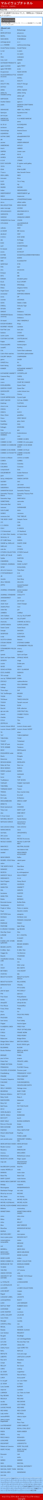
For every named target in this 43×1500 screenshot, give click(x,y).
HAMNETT (20, 887)
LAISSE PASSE (6, 1407)
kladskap (3, 403)
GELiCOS (20, 582)
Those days (4, 690)
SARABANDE (21, 507)
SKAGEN (20, 630)
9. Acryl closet (5, 816)
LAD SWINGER (22, 1303)
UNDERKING (5, 145)
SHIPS (19, 555)
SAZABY (3, 481)
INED (19, 175)
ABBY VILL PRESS (23, 109)
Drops (19, 804)
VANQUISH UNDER (23, 217)
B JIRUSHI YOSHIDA (8, 929)
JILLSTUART (21, 618)
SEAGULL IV (5, 537)
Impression (20, 196)
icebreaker (20, 57)
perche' (19, 1109)
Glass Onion (4, 415)
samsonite (20, 501)
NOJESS (3, 872)
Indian (2, 190)
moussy (3, 1153)
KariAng (19, 347)
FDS (2, 267)
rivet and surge (22, 1354)
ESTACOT (20, 252)
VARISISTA (4, 214)
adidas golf (20, 96)
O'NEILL (3, 306)
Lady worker (4, 1413)
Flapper (3, 1023)
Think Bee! (20, 570)
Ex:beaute (4, 249)
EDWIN (19, 258)
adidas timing (21, 93)
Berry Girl (4, 1103)
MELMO (19, 1246)
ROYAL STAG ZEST (23, 1428)
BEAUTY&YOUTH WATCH (23, 978)
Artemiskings (5, 130)
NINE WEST (21, 813)
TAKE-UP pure (5, 744)
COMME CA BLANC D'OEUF (23, 454)
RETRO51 (20, 1413)
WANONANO (21, 1472)
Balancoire (4, 1038)
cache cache (5, 335)
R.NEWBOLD (21, 39)
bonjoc (19, 1124)
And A (2, 148)
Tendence (20, 747)
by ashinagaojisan (23, 872)
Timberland (20, 741)
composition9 (5, 469)
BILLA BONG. (21, 982)
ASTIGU (3, 87)
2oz (2, 30)
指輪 (36, 1488)
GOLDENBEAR (5, 473)
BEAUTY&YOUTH (6, 977)
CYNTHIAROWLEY (7, 573)
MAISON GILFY (22, 1237)
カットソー (19, 1478)
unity (18, 1273)
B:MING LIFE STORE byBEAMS (8, 942)
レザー (10, 1484)
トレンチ (23, 1484)
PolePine (20, 1133)
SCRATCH (20, 633)
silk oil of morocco (6, 570)
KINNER (3, 368)
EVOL (19, 166)
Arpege (19, 139)
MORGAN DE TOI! (7, 1264)
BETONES (4, 971)
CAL (2, 350)
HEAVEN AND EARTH (24, 1085)
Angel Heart (21, 291)
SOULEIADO (21, 687)
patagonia (20, 914)
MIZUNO (20, 1193)
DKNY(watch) (21, 750)
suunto (3, 663)
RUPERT (20, 1386)
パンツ (14, 1482)
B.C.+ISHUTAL (22, 935)
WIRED (3, 1460)
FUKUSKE (4, 1082)
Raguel (3, 1294)
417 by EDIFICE (22, 1000)
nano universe (21, 827)
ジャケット (37, 1478)
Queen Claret (21, 385)
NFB (2, 261)
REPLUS (20, 1351)
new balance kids (22, 849)
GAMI (2, 379)
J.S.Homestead (5, 531)
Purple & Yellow (6, 908)
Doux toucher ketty (23, 792)
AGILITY (20, 81)
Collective (4, 464)
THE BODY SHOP (6, 519)
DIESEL (19, 753)
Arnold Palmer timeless (8, 48)
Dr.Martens (20, 798)
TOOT (3, 774)
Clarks (3, 394)
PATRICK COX (22, 917)
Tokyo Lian (4, 810)
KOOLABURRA (5, 385)
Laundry (19, 1321)
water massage (5, 208)
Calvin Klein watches (7, 353)
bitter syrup (20, 965)
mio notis (20, 1190)
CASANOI (20, 807)
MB (18, 276)
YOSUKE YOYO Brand (24, 1276)
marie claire (21, 1172)
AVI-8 (19, 154)
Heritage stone (21, 1088)
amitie (19, 115)
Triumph (19, 786)
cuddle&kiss (21, 341)
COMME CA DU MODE (8, 450)
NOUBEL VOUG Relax (8, 860)
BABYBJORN (5, 1100)
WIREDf (19, 1460)
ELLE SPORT (21, 282)
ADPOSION (4, 99)
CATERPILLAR (22, 373)
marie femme (21, 1178)
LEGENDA (4, 1404)
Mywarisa (4, 1150)
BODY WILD (5, 1121)
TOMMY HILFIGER (23, 783)
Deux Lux (20, 765)
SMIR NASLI (21, 498)
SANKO (3, 513)
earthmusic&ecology (23, 45)
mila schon (20, 1216)
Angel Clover (5, 291)
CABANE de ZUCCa (23, 622)
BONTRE (20, 1127)
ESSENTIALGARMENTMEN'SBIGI (25, 255)
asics (2, 81)
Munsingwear (5, 1187)
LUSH (2, 1303)
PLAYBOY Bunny (22, 1067)
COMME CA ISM (6, 442)
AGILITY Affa (5, 84)
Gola (18, 469)
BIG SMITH (21, 968)
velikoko (3, 228)
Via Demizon (21, 953)
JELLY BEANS (5, 582)
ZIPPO (3, 585)
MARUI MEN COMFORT (8, 1181)
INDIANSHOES (22, 190)
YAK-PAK (4, 1270)
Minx (2, 1225)
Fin (18, 1011)
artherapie (20, 127)
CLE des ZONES (22, 400)
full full (3, 1029)
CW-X (2, 528)
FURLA (3, 1032)
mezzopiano (21, 1234)
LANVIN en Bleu (6, 1324)
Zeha (18, 723)
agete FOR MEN (6, 69)
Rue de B (4, 1360)
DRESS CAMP (22, 801)
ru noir (3, 51)
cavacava (20, 513)
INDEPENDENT (6, 193)
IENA (2, 169)
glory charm (21, 421)
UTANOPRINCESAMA (24, 199)
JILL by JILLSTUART (24, 616)
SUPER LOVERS (22, 625)
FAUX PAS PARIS (23, 1014)
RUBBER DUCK (22, 1306)
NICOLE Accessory (23, 839)
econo (2, 252)
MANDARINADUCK (23, 1187)
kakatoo (3, 333)
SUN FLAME (5, 510)
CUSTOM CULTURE (7, 338)
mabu (19, 1169)
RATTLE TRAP (5, 1306)
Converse (20, 467)
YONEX (19, 1279)
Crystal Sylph (21, 397)
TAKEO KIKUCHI (22, 699)
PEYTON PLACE (22, 1106)
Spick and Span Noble (8, 657)
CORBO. (20, 460)
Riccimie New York (23, 1342)
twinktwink (20, 774)
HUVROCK (20, 884)
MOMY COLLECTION (24, 1261)
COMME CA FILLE (23, 450)
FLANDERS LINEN (7, 1026)
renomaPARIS (5, 1416)
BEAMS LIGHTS (6, 947)
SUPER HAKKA (6, 625)
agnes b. (20, 102)
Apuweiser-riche (22, 112)
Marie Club (20, 1175)
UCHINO (20, 208)
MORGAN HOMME (23, 1264)
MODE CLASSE (22, 1255)
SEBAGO (20, 672)
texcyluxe (20, 744)
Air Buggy (20, 240)
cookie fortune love (23, 391)
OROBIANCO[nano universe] (7, 315)
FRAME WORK (22, 1032)
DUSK (19, 705)
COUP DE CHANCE (23, 382)
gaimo (2, 359)
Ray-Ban (20, 1395)
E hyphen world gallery (24, 163)
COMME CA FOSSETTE (9, 453)
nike (2, 813)
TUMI (19, 777)
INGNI (3, 184)
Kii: (18, 362)
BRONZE (4, 1055)
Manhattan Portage (7, 1190)
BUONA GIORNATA (23, 1121)
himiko (3, 1000)
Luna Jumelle (5, 1386)
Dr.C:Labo (4, 798)
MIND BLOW (21, 1150)
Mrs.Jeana (4, 1196)
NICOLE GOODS (6, 842)
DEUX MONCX (5, 768)
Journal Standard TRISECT (22, 586)
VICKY (3, 968)
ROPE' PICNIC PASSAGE (22, 1450)
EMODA (3, 279)
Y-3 (2, 1457)
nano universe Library (7, 827)
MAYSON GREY (6, 1234)
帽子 (13, 1478)
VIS (2, 965)
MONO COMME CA (7, 1261)
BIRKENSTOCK (6, 985)
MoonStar (4, 1228)
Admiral (19, 99)
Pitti (2, 993)
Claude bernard (22, 406)
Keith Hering (4, 365)
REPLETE (4, 1354)
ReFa (2, 1351)
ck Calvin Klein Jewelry (8, 534)
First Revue (4, 1006)
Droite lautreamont (6, 807)
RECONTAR (21, 1401)
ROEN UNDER (22, 1431)
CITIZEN (20, 549)
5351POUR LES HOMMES (6, 434)
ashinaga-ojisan (5, 42)
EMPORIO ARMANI (23, 294)
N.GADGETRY (22, 261)
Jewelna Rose (5, 607)
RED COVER (21, 1410)
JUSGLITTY (21, 595)
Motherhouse (5, 1156)
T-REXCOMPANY (23, 735)
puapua (19, 1058)
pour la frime (4, 1058)
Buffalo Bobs (21, 902)
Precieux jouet (21, 1070)
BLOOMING (4, 1047)
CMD (18, 525)
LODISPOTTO (21, 1443)
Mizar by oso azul (6, 1193)
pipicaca (19, 993)
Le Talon (20, 1383)
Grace (2, 418)
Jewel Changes (22, 604)
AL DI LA (3, 124)
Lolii (18, 1454)
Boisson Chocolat (6, 1124)
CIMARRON (4, 561)
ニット (33, 1482)
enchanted (4, 294)
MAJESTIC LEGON (7, 1159)
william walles (21, 202)
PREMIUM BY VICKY (24, 1073)
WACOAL (20, 1463)
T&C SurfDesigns (6, 693)
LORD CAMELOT (22, 1425)
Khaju (19, 324)
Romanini (4, 1454)
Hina (18, 932)
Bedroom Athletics (6, 1094)
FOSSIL (19, 1017)
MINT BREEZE (22, 1225)
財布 (25, 1486)
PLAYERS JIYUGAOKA (8, 1070)
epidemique (4, 264)
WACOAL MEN (5, 1472)
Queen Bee (20, 388)
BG (2, 938)
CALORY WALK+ (6, 356)
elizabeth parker (22, 279)
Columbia (20, 464)
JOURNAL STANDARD (8, 590)
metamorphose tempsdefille (5, 1241)
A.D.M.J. (3, 237)
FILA (2, 1011)
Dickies (19, 759)
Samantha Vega (6, 498)
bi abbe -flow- (21, 950)
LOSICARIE (4, 1440)
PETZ (2, 1109)
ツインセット (28, 1478)
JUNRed (19, 613)
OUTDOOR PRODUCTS (8, 63)
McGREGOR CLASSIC (8, 1166)
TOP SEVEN (21, 780)
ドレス (9, 1486)
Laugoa (19, 1291)
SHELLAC (4, 546)
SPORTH (4, 660)
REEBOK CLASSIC (23, 1330)
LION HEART (5, 1291)
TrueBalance (5, 780)
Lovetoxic (20, 1312)
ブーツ (5, 1484)
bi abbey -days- (5, 950)
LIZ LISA (3, 1342)
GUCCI (19, 412)
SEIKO (19, 666)
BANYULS (20, 905)
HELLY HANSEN (6, 1088)
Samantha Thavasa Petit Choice (25, 494)
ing (18, 184)
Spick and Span (22, 654)
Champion (20, 717)
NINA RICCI (4, 846)
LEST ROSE (21, 1404)
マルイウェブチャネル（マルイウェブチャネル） (21, 1497)
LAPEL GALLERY (6, 1315)
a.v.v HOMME (5, 45)
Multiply (3, 1184)
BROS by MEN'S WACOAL (22, 1051)
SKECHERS (4, 39)
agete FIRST (21, 66)
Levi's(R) (20, 1327)
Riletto (19, 1363)
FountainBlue (21, 1006)
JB (1, 576)
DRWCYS (4, 804)
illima (19, 178)
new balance (4, 849)
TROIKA (3, 792)
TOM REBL (4, 786)
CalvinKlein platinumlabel (25, 353)
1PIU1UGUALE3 (6, 211)
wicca (2, 202)
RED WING (4, 1410)
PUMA (19, 1055)
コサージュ (17, 1490)
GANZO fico (4, 362)
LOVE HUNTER (6, 1312)
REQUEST (20, 1333)
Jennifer (3, 579)
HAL (2, 890)
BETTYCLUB (21, 1094)
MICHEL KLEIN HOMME (9, 1205)
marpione (20, 1184)
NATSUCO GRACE (7, 822)
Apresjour (4, 112)
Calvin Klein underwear (24, 350)
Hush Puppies (5, 881)
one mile (3, 1475)
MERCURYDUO (6, 33)
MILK (19, 1219)
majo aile (3, 1162)
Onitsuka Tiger (22, 306)
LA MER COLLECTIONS (25, 1288)
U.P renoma (21, 1270)
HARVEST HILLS (6, 875)
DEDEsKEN (21, 762)
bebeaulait (20, 1100)
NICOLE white (5, 839)
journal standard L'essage (22, 591)
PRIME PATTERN (6, 1064)
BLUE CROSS (5, 1044)
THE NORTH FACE (7, 866)
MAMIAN (3, 1172)
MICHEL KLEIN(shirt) (7, 1202)
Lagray (19, 1294)
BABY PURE (21, 1091)
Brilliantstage (21, 30)
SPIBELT (20, 651)
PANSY (19, 923)
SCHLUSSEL (21, 567)
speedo (3, 654)
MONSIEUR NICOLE (24, 1228)
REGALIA (4, 1398)
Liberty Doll (20, 1345)
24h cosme (4, 836)
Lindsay (19, 1369)
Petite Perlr (4, 1061)
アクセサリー (38, 1486)
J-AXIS (19, 576)
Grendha (3, 421)
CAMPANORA (21, 356)
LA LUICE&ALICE (6, 1285)
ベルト (32, 1488)
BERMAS (20, 899)
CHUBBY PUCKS (23, 714)
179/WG (19, 160)
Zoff (18, 690)
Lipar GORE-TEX (22, 1348)
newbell (3, 852)
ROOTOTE (4, 1375)
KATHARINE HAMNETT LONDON (25, 369)
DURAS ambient (6, 771)
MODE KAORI (5, 1258)
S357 (19, 234)
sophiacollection (22, 681)
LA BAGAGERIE (22, 1282)
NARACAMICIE (6, 830)
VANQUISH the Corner (8, 220)
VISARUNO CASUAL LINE (7, 960)
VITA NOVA (4, 223)
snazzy (19, 648)
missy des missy (6, 1199)
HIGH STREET (22, 875)
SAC (18, 481)
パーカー (15, 1480)
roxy (18, 1434)
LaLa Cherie (4, 1318)
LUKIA (3, 1377)
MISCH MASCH (22, 1205)
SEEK (19, 537)
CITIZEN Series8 (22, 552)
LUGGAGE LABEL (7, 1297)
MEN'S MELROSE (23, 1252)
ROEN (3, 1431)
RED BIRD (20, 1407)
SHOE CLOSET (22, 564)
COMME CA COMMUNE (8, 445)
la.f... (19, 1285)
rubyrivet (3, 1390)
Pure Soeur (4, 997)
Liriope (3, 1363)
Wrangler (3, 1321)
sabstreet (4, 484)
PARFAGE (4, 923)
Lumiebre (20, 1390)
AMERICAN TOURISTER (5, 119)
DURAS (19, 768)
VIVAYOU (4, 974)
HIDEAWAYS (5, 878)
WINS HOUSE (21, 205)
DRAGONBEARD (6, 801)
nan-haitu (3, 833)
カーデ (32, 1480)
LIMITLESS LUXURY (24, 1357)
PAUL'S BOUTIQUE (7, 1133)
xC (18, 409)
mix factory (20, 1196)
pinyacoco (20, 33)
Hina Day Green (6, 932)
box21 (19, 1118)
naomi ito (20, 816)
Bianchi (3, 956)
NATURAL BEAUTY (7, 819)
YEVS (3, 166)
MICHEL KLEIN (22, 1199)
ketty (18, 424)
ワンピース (21, 1482)
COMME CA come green (25, 442)
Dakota (3, 705)
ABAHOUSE (5, 109)
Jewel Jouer (4, 604)
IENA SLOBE (21, 169)
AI (1, 54)
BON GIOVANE (6, 1127)
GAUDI (19, 359)
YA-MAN (3, 1267)
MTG (2, 276)
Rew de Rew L (21, 1375)
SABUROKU (5, 487)
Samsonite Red (5, 504)
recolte (3, 1401)
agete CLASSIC (6, 66)
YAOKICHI (20, 1267)
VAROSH (4, 217)
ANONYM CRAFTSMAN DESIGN (25, 105)
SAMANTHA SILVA (7, 490)
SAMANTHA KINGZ (23, 487)
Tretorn (19, 789)
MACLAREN (21, 1153)
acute (19, 69)
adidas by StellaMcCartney (6, 93)
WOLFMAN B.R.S (23, 211)
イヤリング (25, 1488)
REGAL (3, 1327)
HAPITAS (4, 884)
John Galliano (5, 616)
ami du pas (4, 115)
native (2, 863)
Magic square (21, 1159)
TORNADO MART (6, 789)
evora (2, 297)
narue (19, 830)
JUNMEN (4, 613)
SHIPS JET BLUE (6, 555)
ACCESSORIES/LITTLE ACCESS (8, 76)
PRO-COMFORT (22, 1076)
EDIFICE (3, 258)
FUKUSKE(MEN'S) (23, 1082)
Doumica (3, 795)
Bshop (19, 959)
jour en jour (20, 601)
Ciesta (19, 546)
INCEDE (20, 187)
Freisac (3, 1035)
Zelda (19, 675)
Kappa (3, 341)
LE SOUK (4, 1383)
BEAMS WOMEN (22, 944)
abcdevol (3, 234)
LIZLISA (3, 1339)
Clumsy (19, 394)
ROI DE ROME (5, 1428)
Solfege (3, 687)
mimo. (3, 1216)
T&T (2, 735)
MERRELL (4, 1249)
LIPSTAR (4, 1345)
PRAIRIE (3, 1076)
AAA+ (19, 510)
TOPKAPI (4, 783)
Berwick (19, 896)
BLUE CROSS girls (23, 1044)
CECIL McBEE (5, 672)
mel (2, 1246)
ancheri (3, 142)
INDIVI (3, 196)
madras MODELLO (7, 1169)
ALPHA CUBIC (5, 136)
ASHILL (19, 78)
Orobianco (20, 311)
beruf (18, 1103)
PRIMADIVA (4, 1067)
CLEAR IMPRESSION (8, 397)
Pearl (2, 911)
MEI (18, 1231)
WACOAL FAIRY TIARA (8, 1469)
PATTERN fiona (6, 914)
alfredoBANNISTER (23, 136)
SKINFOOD (4, 633)
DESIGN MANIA (6, 762)
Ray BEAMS (5, 1395)
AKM (18, 228)
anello (2, 105)
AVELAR (20, 157)
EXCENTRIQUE (22, 246)
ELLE (2, 282)
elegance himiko (22, 288)
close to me (4, 406)
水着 (35, 1490)
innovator (3, 178)
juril (18, 610)
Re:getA (3, 1336)
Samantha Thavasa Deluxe (7, 494)
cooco (2, 382)
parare (3, 920)
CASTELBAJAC (22, 338)
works (19, 1457)
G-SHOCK (20, 528)
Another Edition (5, 102)
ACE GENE (21, 237)
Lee (18, 1324)
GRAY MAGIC (21, 418)
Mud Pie (19, 1166)
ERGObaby (20, 285)
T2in (18, 720)
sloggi (19, 660)
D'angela (20, 756)
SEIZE (3, 666)
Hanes (3, 1085)
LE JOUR (4, 1372)
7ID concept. (5, 675)
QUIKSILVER (5, 391)
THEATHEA (4, 738)
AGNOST (20, 75)
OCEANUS (20, 300)
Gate (2, 430)
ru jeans (19, 51)
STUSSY (3, 645)
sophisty (3, 684)
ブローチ (9, 1490)
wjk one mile (4, 711)
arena (19, 121)
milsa (2, 1222)
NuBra (19, 857)
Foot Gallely (21, 1020)
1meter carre (21, 151)
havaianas (4, 893)
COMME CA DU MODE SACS (24, 446)
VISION (19, 220)
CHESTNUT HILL (22, 711)
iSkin (2, 57)
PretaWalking (5, 1073)
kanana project (22, 344)
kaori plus (20, 329)
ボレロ (37, 1484)
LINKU (3, 1369)
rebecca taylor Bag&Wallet (5, 1420)
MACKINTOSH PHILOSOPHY (22, 1163)
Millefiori (3, 1208)
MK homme (21, 231)
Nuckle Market (21, 819)
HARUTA (20, 890)
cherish (3, 714)
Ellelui (2, 288)
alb (1, 139)
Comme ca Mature (6, 458)
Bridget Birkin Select (7, 1041)
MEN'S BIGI (21, 1249)
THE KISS (20, 379)
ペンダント (11, 1488)
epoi (18, 267)
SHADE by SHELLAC (7, 543)
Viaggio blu (4, 953)
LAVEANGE (4, 1309)
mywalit (19, 1147)
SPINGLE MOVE (22, 657)
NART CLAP (21, 810)
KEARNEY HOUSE (7, 326)
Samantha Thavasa (23, 490)
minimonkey (21, 1208)
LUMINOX (4, 1392)
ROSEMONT (21, 1440)
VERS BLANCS (6, 1112)
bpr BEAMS (21, 929)
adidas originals (22, 90)
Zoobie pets (21, 663)
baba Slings (21, 926)
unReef (3, 154)
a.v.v (18, 42)
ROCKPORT (5, 1443)
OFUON (3, 309)
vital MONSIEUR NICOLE (22, 224)
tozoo (2, 777)
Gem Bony (20, 579)
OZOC (3, 303)
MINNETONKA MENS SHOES (24, 1212)
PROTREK (20, 1079)
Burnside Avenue (6, 902)
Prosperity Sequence (7, 1079)
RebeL (19, 1419)
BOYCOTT (4, 1118)
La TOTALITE (5, 1282)
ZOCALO (3, 681)
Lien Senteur (5, 1333)
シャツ (38, 1480)
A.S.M (3, 160)
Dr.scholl (20, 795)
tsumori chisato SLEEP (24, 729)
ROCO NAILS (5, 1437)
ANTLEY (20, 145)
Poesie (3, 1136)
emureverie (20, 270)
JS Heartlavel (21, 531)
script (2, 636)
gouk (2, 475)
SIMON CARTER (22, 478)
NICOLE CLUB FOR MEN (23, 842)
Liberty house (5, 1348)
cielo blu (3, 549)
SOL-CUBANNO (22, 684)
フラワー (16, 1484)
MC (18, 273)
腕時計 (30, 1486)
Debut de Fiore (5, 765)
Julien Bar (4, 610)
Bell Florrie (4, 1106)
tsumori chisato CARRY (8, 729)
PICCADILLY (21, 991)
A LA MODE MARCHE (24, 118)
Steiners (19, 639)
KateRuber (4, 424)
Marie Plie (4, 1175)
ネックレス (4, 1488)
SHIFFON (20, 558)
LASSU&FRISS (6, 1300)
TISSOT (3, 741)
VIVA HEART (21, 971)
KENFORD (20, 427)
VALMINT (20, 214)
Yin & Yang (20, 181)
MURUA (3, 1231)
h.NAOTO (20, 243)
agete (19, 63)
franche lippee (21, 1023)
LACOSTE (20, 1297)
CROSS (3, 409)
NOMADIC (4, 869)
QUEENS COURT (6, 388)
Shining (19, 561)
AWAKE (19, 60)
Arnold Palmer (21, 48)
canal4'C (3, 347)
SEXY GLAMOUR (23, 669)
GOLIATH (20, 475)
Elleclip (3, 285)
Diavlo (3, 756)
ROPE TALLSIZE (22, 1446)
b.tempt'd (20, 938)
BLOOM (19, 1047)
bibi (18, 974)
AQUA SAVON (22, 72)
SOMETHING (5, 501)
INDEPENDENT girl (23, 193)
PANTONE (4, 926)
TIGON (3, 696)
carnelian (20, 326)
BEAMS (19, 941)
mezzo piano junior (7, 1237)
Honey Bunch (21, 881)
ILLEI (2, 181)
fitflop (19, 1008)
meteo (19, 1240)
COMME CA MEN (23, 439)
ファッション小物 (27, 1490)
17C (2, 522)
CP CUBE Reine (6, 540)
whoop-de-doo (21, 1002)
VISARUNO (21, 956)
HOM (19, 309)
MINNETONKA (5, 1211)
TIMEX (19, 696)
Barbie (3, 899)
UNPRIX (3, 151)
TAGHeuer (4, 699)
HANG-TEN (4, 896)
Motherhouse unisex (23, 1156)
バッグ (21, 1486)
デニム (28, 1482)
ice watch (20, 54)
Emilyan (3, 273)
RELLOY (3, 1366)
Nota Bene (20, 866)
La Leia (19, 1318)
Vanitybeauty (5, 905)
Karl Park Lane (5, 329)
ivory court (4, 60)
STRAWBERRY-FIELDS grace (8, 649)
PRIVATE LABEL (22, 1061)
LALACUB (20, 1315)
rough (19, 1309)
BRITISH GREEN (22, 1041)
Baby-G (19, 1097)
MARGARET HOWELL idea (24, 1140)
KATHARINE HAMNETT (8, 373)
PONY (19, 1112)
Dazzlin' (3, 708)
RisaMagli (20, 1336)
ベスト (21, 1480)
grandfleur (20, 415)
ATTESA (20, 87)
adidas (3, 90)
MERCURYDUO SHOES (8, 1144)
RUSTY (19, 1300)
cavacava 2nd (5, 516)
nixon (19, 836)
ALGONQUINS (22, 124)
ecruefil (19, 249)
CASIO (19, 333)
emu (2, 270)
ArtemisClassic (22, 130)
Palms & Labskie (22, 908)
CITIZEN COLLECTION (8, 552)
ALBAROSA (4, 133)
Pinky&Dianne (21, 997)
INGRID (3, 187)
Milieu (2, 1219)
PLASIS (19, 1064)
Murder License (5, 1147)
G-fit (18, 573)
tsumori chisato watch (24, 726)
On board (3, 320)
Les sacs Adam (22, 1381)
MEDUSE (20, 1243)
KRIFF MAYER (5, 400)
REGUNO (20, 1398)
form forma (4, 1020)
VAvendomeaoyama (7, 199)
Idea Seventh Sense (23, 172)
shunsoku (4, 622)
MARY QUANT (5, 1178)
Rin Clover (20, 1366)
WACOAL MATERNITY (24, 1466)
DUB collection (22, 708)
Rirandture (20, 1360)
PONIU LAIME (22, 1136)
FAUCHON (4, 1017)
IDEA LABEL (5, 175)
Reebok (3, 1330)
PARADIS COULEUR (24, 920)
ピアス (18, 1488)
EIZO (2, 243)
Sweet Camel (5, 627)
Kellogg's (3, 427)
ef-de (18, 264)
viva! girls (21, 1499)
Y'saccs (3, 172)
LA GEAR (4, 231)
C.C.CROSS (4, 525)
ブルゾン (8, 1480)
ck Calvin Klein (22, 534)
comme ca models (23, 458)
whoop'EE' (4, 1002)
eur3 (2, 246)
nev (18, 863)
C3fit (18, 522)
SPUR (3, 567)
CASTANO (20, 335)
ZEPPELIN (4, 723)
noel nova (20, 869)
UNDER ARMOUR (23, 142)
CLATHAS (20, 403)
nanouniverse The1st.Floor (21, 823)
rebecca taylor (21, 1416)
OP (18, 297)
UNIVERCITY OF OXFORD (6, 1277)
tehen (19, 732)
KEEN (19, 365)
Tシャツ (26, 1480)
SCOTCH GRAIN (6, 639)
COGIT (3, 439)
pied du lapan (5, 991)
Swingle (3, 630)
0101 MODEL (21, 1181)
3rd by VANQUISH (6, 478)
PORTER (4, 1130)
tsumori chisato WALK (8, 726)
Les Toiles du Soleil (23, 1392)
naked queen (21, 860)
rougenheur (20, 1372)
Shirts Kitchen (21, 36)
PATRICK (4, 917)
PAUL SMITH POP (23, 1130)
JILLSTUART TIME (7, 618)
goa (18, 430)
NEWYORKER (5, 857)
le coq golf (4, 1381)
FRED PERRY (21, 1035)
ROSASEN (20, 1437)
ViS (18, 962)
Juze (18, 607)
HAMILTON (4, 887)
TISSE (19, 738)
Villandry (20, 985)
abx (2, 240)
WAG (2, 1463)
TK (1, 732)
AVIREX (3, 157)
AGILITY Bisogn (22, 84)
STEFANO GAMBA (23, 642)
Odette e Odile (21, 303)
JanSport (3, 601)
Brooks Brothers (6, 1050)
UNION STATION (6, 1273)
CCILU (3, 720)
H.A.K (19, 878)
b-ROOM (3, 935)
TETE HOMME (5, 747)
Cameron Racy (5, 376)
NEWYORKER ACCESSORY (22, 853)
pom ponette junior (6, 1139)
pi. (1, 988)
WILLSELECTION (6, 205)
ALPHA (19, 133)
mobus (19, 1258)
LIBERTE (4, 1357)
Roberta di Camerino (7, 1446)
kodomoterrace (22, 433)
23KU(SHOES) (22, 833)
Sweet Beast (21, 627)
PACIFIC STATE (22, 911)
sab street (20, 484)
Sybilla (3, 558)
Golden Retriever (22, 473)
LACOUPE (4, 1288)
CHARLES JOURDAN (8, 564)
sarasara (3, 507)
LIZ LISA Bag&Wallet (24, 1339)
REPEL (3, 36)
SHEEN (19, 540)
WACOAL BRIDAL (6, 1466)
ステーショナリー (6, 1478)
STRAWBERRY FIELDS (25, 645)
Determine (4, 759)
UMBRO (19, 148)
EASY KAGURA (6, 163)
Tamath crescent (22, 702)
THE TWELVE (21, 516)
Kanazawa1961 (5, 344)
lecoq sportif (21, 1377)
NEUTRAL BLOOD (23, 846)
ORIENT (3, 311)
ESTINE (3, 255)
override (3, 300)
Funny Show (4, 1008)
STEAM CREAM (6, 642)
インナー (15, 1486)
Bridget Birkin (21, 1038)
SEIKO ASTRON (6, 669)
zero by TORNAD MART (8, 678)
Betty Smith (4, 1097)
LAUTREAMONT (6, 1425)
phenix (3, 1014)
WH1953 (20, 693)
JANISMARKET (6, 598)
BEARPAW (4, 1091)
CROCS (3, 412)
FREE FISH (21, 1026)
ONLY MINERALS (23, 320)
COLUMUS (4, 467)
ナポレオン (30, 1484)
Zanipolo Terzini (22, 519)
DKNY (3, 750)
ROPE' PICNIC (5, 1449)
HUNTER (20, 893)
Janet (19, 598)
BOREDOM (21, 1115)
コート (3, 1480)
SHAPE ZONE (22, 543)
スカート (8, 1482)
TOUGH (3, 702)
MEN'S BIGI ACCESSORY (5, 1253)
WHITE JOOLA (5, 1115)
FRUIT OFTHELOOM (24, 1029)
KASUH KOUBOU (6, 324)
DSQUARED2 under (7, 753)
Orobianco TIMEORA (24, 315)
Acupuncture (5, 72)
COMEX (3, 460)
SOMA (19, 678)
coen (18, 436)
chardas (3, 717)
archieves (4, 127)
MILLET (19, 1222)
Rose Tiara (20, 1422)
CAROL (19, 376)
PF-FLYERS (21, 988)
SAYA (19, 504)
